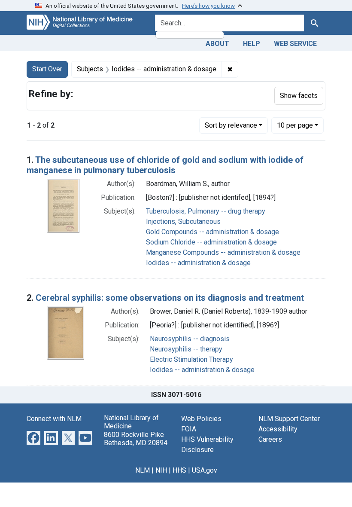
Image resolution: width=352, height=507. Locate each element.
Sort (231, 125)
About (217, 44)
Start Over (47, 69)
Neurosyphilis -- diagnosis (190, 339)
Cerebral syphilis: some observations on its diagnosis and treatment (170, 298)
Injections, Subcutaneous (183, 221)
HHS (179, 470)
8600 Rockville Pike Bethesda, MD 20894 (135, 439)
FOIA (188, 429)
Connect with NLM (54, 419)
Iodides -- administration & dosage (198, 263)
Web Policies (201, 419)
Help (251, 44)
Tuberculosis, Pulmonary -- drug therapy (205, 211)
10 (295, 125)
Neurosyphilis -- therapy (186, 349)
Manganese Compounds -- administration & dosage (223, 252)
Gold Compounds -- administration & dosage (212, 232)
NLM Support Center (289, 419)
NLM (142, 470)
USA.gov (204, 470)
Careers (270, 439)
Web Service (295, 44)
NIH (161, 470)
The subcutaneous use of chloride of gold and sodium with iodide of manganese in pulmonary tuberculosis (165, 165)
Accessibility (277, 429)
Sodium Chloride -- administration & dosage (211, 242)
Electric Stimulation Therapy (191, 359)
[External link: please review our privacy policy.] (33, 437)
